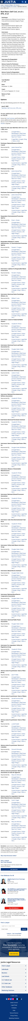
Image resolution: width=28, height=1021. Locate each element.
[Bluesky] (17, 999)
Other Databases (7, 987)
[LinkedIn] (7, 999)
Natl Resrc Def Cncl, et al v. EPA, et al (11, 108)
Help (14, 1010)
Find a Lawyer (5, 922)
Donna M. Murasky (17, 749)
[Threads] (15, 999)
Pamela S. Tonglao (17, 247)
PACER (2, 123)
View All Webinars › (14, 908)
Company (14, 1007)
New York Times (16, 137)
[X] (19, 999)
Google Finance (16, 157)
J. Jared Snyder (15, 724)
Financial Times (21, 135)
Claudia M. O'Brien (16, 324)
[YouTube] (9, 999)
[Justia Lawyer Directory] (21, 999)
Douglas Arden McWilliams (19, 447)
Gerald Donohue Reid (17, 698)
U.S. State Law (6, 983)
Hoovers (19, 159)
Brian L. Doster (16, 220)
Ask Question (14, 869)
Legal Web (15, 139)
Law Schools (5, 976)
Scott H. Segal (15, 800)
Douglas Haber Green (17, 349)
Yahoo (14, 141)
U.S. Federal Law (7, 980)
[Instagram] (13, 999)
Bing (25, 139)
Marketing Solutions (8, 990)
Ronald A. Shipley (16, 273)
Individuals (5, 969)
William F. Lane (15, 298)
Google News (15, 132)
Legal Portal (14, 1005)
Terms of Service (14, 1013)
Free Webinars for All (7, 875)
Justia (16, 995)
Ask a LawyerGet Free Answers (6, 861)
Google (21, 139)
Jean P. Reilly (15, 675)
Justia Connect (14, 1002)
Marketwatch (15, 133)
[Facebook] (11, 999)
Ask (18, 141)
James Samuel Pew (17, 147)
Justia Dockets (16, 163)
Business (4, 973)
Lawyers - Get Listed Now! (14, 933)
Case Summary (11, 118)
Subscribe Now (14, 953)
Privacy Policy (14, 1015)
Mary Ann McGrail (16, 775)
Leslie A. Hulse (15, 373)
